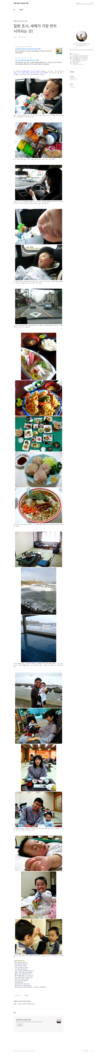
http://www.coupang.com (22, 58)
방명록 (21, 9)
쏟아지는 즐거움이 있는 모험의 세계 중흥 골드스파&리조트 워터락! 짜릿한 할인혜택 (33, 52)
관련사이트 (86, 1050)
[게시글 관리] (21, 995)
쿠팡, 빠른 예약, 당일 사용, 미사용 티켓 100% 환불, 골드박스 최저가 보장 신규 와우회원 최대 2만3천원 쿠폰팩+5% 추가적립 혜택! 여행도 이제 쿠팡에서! (38, 63)
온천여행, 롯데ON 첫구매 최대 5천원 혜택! (28, 49)
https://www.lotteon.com (22, 46)
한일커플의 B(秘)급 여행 (21, 3)
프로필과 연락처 (73, 79)
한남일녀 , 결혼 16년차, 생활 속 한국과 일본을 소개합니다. (29, 1022)
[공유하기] (19, 995)
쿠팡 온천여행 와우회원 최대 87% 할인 (27, 60)
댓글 (15, 1012)
